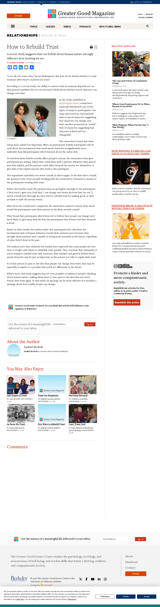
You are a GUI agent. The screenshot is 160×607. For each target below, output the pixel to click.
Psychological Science (69, 103)
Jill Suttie (15, 399)
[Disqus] (52, 480)
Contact (130, 567)
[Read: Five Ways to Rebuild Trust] (52, 413)
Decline (126, 596)
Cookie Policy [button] (19, 599)
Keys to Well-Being (110, 26)
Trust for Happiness (48, 395)
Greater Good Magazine (81, 13)
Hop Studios (48, 585)
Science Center (28, 2)
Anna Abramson (17, 428)
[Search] (147, 26)
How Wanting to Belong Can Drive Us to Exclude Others (131, 152)
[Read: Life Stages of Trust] (21, 384)
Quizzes (50, 26)
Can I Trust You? (77, 424)
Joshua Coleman (79, 399)
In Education (64, 2)
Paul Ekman (76, 428)
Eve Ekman (88, 428)
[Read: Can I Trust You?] (83, 413)
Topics (33, 26)
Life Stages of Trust (17, 395)
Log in (140, 14)
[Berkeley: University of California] (19, 578)
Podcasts (85, 26)
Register (149, 14)
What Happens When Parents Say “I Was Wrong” (130, 126)
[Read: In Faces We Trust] (21, 413)
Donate (18, 16)
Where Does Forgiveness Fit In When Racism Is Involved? (131, 105)
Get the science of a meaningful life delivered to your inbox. (29, 326)
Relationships (22, 35)
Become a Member (146, 17)
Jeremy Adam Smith (50, 399)
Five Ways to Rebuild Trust (51, 424)
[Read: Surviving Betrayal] (83, 384)
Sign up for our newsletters (141, 2)
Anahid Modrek (16, 63)
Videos (67, 26)
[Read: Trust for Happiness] (52, 384)
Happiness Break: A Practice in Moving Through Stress (132, 207)
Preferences (105, 596)
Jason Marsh (75, 430)
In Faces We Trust (16, 424)
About (129, 556)
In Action (52, 2)
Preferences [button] (72, 599)
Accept (146, 596)
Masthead (131, 562)
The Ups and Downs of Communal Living (129, 81)
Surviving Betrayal (78, 395)
